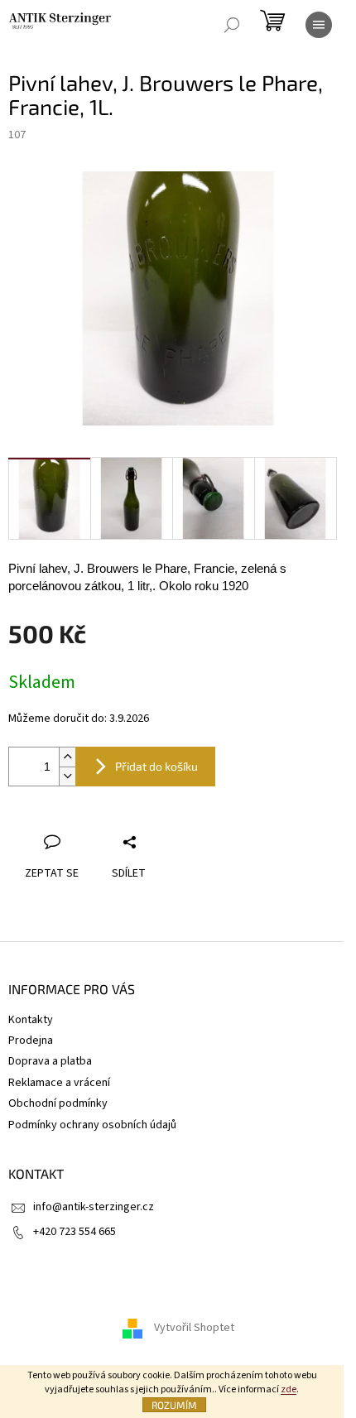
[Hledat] (231, 24)
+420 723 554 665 (74, 1231)
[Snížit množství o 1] (67, 776)
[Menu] (318, 24)
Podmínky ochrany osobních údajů (92, 1125)
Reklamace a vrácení (59, 1082)
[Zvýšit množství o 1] (67, 757)
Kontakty (30, 1020)
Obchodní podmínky (58, 1103)
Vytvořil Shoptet (194, 1328)
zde (288, 1389)
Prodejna (30, 1040)
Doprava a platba (50, 1061)
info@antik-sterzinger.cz (93, 1207)
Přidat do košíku (156, 766)
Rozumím (174, 1405)
